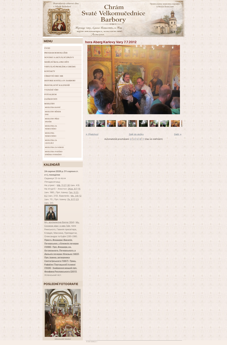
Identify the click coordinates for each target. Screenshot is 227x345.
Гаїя (68, 226)
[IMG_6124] (122, 126)
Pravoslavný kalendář (57, 85)
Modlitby (49, 104)
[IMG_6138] (164, 126)
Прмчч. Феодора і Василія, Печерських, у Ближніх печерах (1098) (61, 243)
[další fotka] (181, 79)
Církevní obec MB (53, 76)
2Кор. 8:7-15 (74, 189)
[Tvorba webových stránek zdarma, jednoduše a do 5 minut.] (97, 341)
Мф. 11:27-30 (63, 185)
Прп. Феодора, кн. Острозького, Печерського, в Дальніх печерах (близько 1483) (61, 250)
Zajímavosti (50, 99)
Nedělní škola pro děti (56, 62)
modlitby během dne (53, 113)
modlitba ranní (52, 107)
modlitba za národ (54, 147)
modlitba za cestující (51, 141)
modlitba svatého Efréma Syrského (53, 153)
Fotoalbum (50, 94)
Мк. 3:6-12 (76, 196)
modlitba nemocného (50, 134)
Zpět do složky (136, 134)
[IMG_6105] (100, 126)
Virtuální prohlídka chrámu (60, 67)
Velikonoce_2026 (59, 339)
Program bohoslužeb (55, 53)
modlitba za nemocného (51, 127)
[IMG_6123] (111, 126)
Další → (177, 134)
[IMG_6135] (154, 126)
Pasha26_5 (68, 339)
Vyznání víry (51, 90)
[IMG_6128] (132, 126)
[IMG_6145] (175, 126)
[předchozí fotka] (86, 79)
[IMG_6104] (90, 126)
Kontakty (49, 71)
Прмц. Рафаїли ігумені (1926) (60, 264)
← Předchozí (92, 134)
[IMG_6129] (143, 126)
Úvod (47, 48)
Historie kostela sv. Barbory (60, 80)
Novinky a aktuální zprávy (59, 57)
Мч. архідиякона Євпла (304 (59, 222)
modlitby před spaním (52, 120)
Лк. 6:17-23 (73, 199)
